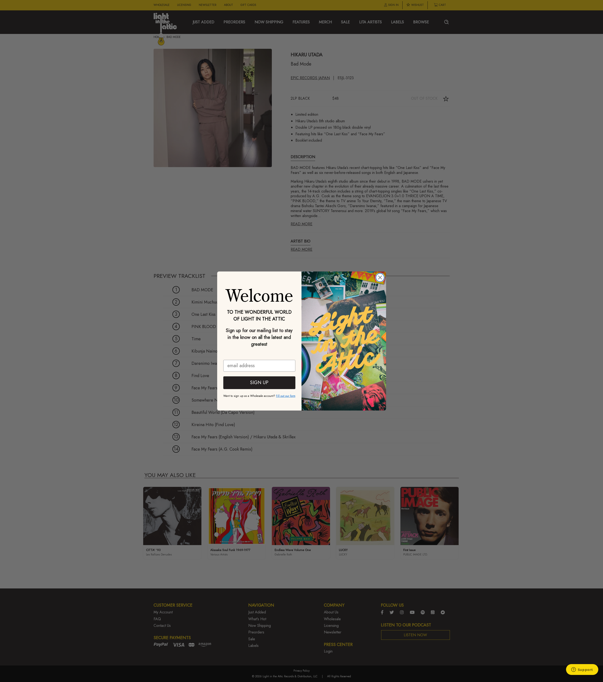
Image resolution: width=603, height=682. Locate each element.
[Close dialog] (380, 277)
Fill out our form (285, 396)
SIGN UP (259, 382)
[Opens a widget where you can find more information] (582, 670)
